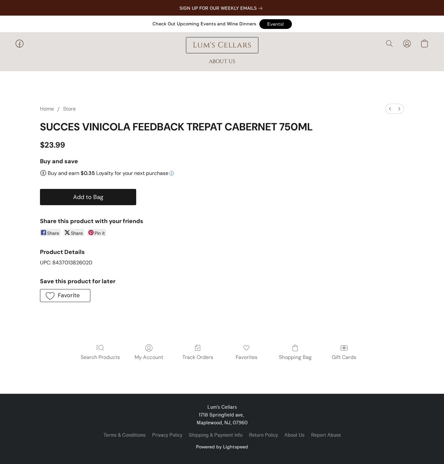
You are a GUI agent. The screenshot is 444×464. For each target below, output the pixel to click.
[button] (275, 24)
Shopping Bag (295, 357)
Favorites (246, 357)
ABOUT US (222, 61)
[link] (222, 8)
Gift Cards (344, 357)
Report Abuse (326, 435)
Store (69, 108)
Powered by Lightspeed (222, 446)
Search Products (100, 357)
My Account (149, 357)
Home (47, 108)
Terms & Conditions (124, 435)
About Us (294, 435)
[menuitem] (390, 108)
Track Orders (197, 357)
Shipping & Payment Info (215, 435)
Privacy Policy (167, 435)
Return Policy (263, 435)
